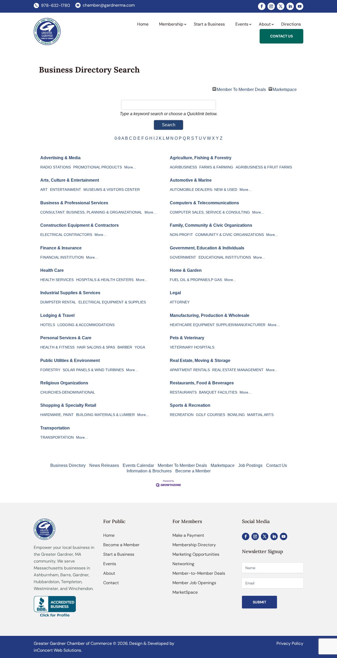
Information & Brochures (149, 471)
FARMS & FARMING (216, 167)
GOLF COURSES (210, 415)
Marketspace (285, 89)
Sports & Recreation (190, 405)
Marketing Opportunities (195, 554)
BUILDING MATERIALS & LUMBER (105, 415)
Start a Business (118, 554)
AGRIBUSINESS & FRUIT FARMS (264, 167)
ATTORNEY (180, 302)
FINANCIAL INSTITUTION (62, 257)
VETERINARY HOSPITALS (192, 347)
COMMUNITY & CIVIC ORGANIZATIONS (229, 235)
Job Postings (250, 465)
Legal (175, 293)
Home (109, 535)
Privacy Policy (289, 643)
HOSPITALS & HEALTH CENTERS (104, 280)
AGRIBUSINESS (183, 167)
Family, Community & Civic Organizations (211, 225)
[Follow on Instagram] (271, 6)
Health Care (52, 270)
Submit (259, 602)
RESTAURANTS (183, 392)
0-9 (118, 138)
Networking (183, 564)
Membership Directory (194, 545)
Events (109, 564)
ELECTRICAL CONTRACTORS (66, 235)
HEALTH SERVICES (57, 280)
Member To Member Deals (241, 89)
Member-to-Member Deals (198, 573)
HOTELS (47, 325)
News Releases (104, 465)
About (109, 573)
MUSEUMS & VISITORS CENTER (111, 190)
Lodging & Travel (57, 315)
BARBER (124, 347)
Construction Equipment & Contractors (79, 225)
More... (130, 167)
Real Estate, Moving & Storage (200, 360)
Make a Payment (188, 535)
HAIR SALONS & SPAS (96, 347)
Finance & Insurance (61, 248)
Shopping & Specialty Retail (68, 405)
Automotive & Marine (191, 180)
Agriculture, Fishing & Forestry (200, 158)
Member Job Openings (194, 583)
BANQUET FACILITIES (218, 392)
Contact (111, 583)
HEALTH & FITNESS (57, 347)
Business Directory (68, 465)
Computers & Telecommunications (204, 203)
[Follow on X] (280, 6)
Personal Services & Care (65, 338)
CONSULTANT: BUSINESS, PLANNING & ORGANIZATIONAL (91, 212)
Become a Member (193, 471)
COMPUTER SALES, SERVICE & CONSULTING (210, 212)
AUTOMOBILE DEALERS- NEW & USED (203, 190)
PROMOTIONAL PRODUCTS (97, 167)
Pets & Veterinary (187, 338)
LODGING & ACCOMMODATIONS (86, 325)
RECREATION (182, 415)
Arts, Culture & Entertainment (69, 180)
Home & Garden (186, 270)
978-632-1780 (55, 5)
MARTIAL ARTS (260, 415)
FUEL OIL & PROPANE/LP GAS (196, 280)
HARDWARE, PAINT (57, 415)
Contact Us (276, 465)
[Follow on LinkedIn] (290, 6)
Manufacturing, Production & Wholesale (209, 315)
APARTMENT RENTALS (190, 370)
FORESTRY (50, 370)
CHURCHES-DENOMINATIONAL (67, 392)
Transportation (55, 428)
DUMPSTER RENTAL (58, 302)
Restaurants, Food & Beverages (202, 383)
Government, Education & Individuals (207, 248)
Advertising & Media (60, 158)
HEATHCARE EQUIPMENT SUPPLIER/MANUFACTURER (217, 325)
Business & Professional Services (74, 203)
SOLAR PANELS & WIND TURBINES (93, 370)
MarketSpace (185, 592)
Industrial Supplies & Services (70, 293)
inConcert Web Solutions (57, 650)
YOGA (140, 347)
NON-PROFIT (181, 235)
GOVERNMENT (183, 257)
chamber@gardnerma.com (109, 5)
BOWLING (236, 415)
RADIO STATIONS (55, 167)
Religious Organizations (64, 383)
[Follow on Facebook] (261, 6)
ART (44, 190)
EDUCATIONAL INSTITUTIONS (225, 257)
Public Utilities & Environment (70, 360)
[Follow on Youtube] (299, 6)
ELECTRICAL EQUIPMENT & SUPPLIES (112, 302)
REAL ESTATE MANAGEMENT (238, 370)
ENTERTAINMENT (65, 190)
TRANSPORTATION (57, 437)
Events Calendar (138, 465)
